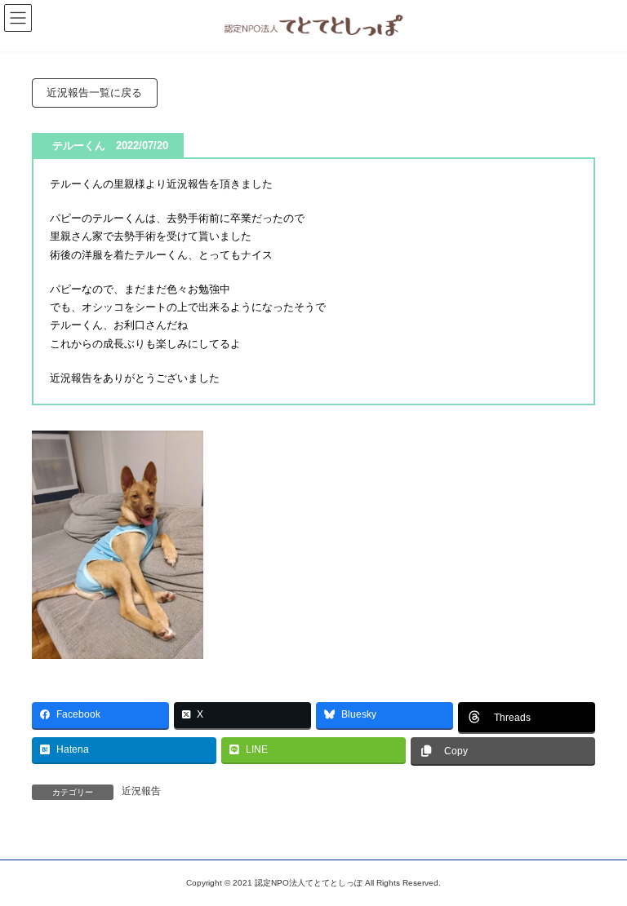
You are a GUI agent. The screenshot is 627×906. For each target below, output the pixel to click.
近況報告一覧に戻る (94, 92)
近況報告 (141, 791)
